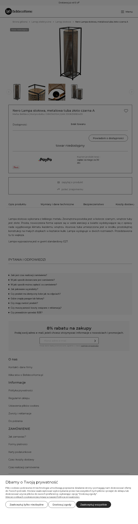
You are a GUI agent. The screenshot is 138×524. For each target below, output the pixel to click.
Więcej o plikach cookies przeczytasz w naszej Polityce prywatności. (42, 497)
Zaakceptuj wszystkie (93, 504)
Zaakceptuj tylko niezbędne (27, 504)
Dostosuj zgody (62, 504)
